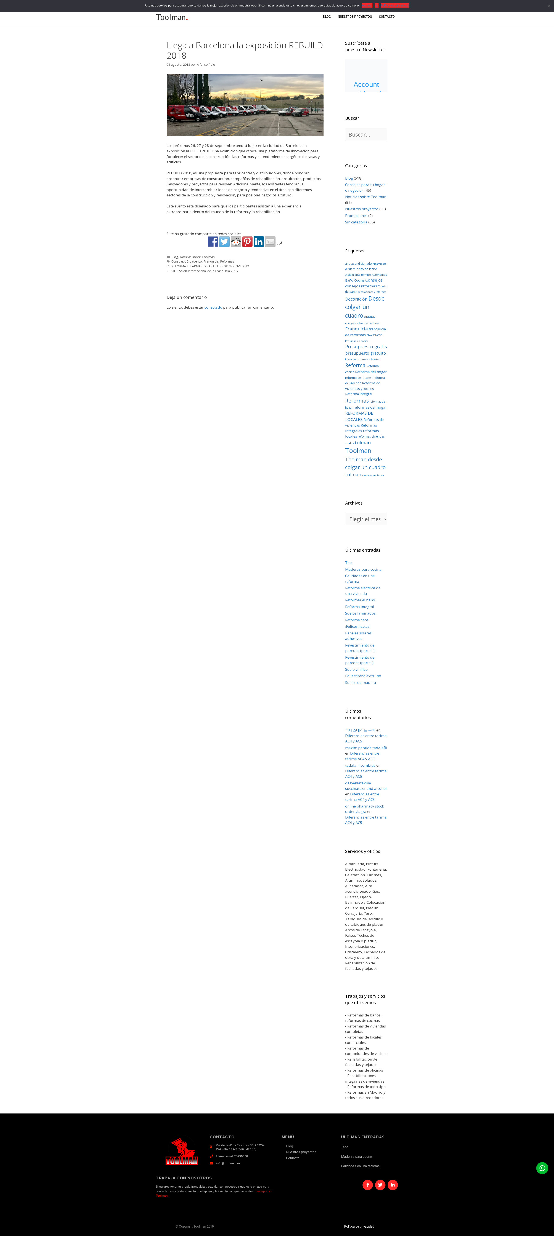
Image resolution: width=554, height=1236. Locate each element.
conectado (213, 307)
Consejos (374, 280)
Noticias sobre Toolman (197, 257)
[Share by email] (270, 241)
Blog (327, 16)
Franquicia (211, 261)
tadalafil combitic (360, 765)
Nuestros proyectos (355, 16)
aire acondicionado (358, 263)
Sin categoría (356, 222)
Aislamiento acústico (361, 269)
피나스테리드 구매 (360, 730)
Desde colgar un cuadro (365, 307)
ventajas (367, 475)
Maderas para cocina (363, 569)
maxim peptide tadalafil (366, 747)
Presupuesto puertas (357, 359)
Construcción (180, 261)
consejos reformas (361, 286)
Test (349, 562)
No (376, 5)
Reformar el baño (360, 599)
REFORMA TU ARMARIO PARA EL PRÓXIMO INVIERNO (210, 266)
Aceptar (367, 5)
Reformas (227, 261)
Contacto (387, 16)
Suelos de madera (360, 682)
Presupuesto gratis (366, 346)
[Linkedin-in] (393, 1185)
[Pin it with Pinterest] (247, 241)
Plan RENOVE (374, 335)
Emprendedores (369, 323)
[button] (542, 1168)
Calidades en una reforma (360, 1166)
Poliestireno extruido (363, 675)
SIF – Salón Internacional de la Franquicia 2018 (204, 271)
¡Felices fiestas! (357, 626)
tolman (363, 442)
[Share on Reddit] (236, 241)
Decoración (356, 299)
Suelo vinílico (356, 669)
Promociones (356, 215)
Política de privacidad (359, 1226)
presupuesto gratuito (365, 353)
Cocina (359, 280)
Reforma (355, 365)
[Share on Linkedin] (259, 241)
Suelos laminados (360, 613)
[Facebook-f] (367, 1185)
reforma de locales (358, 378)
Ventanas (378, 475)
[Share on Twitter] (224, 241)
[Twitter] (380, 1185)
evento (197, 261)
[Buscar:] (366, 135)
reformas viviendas (371, 436)
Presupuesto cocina (357, 340)
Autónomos (379, 275)
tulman (353, 474)
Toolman (358, 450)
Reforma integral (358, 394)
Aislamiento (380, 263)
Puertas (374, 359)
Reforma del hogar (371, 371)
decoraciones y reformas (372, 291)
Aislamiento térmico (358, 275)
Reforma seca (356, 619)
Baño (349, 280)
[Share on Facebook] (213, 241)
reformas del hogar (370, 407)
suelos (349, 443)
